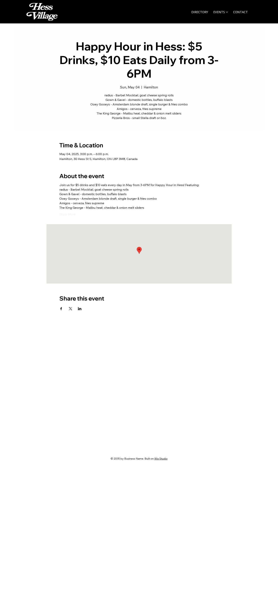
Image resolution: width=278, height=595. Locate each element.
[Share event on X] (70, 308)
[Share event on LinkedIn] (80, 308)
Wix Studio (161, 458)
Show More (67, 214)
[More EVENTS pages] (227, 12)
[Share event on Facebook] (61, 308)
